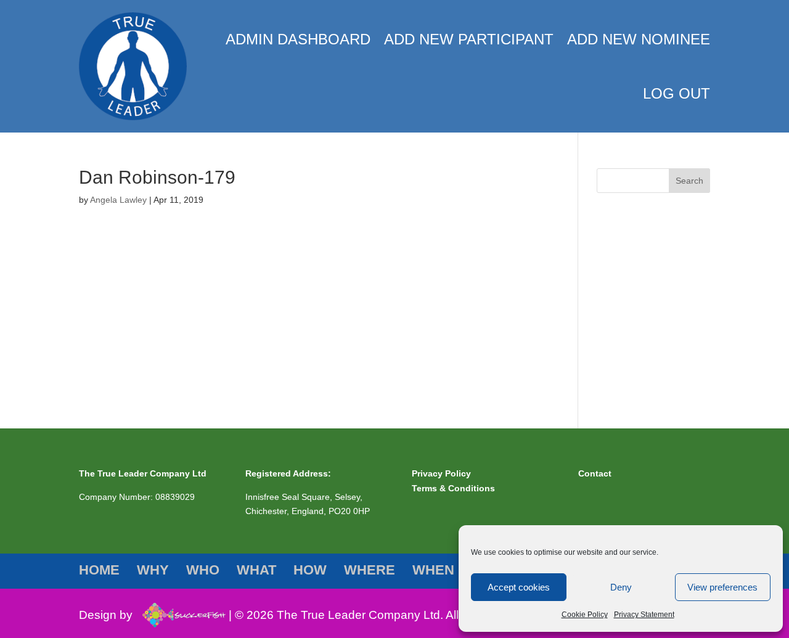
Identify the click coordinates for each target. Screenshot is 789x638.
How (605, 347)
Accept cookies (519, 587)
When (608, 385)
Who (606, 256)
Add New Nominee (638, 39)
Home (608, 218)
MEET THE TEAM (641, 309)
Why (605, 237)
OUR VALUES (633, 290)
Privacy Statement (644, 614)
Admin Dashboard (298, 39)
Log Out (676, 93)
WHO (616, 271)
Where (610, 366)
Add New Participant (469, 39)
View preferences (722, 587)
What (607, 328)
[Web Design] (181, 614)
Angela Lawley (118, 200)
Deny (621, 587)
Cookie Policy (585, 614)
